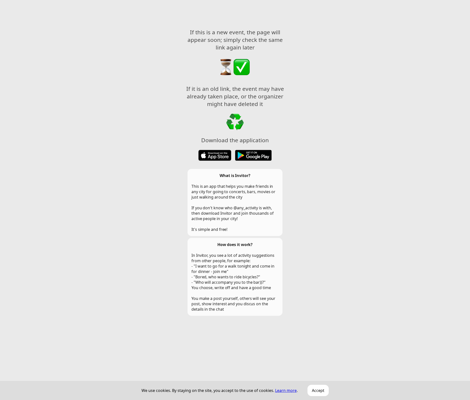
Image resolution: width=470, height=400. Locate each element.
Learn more (286, 390)
